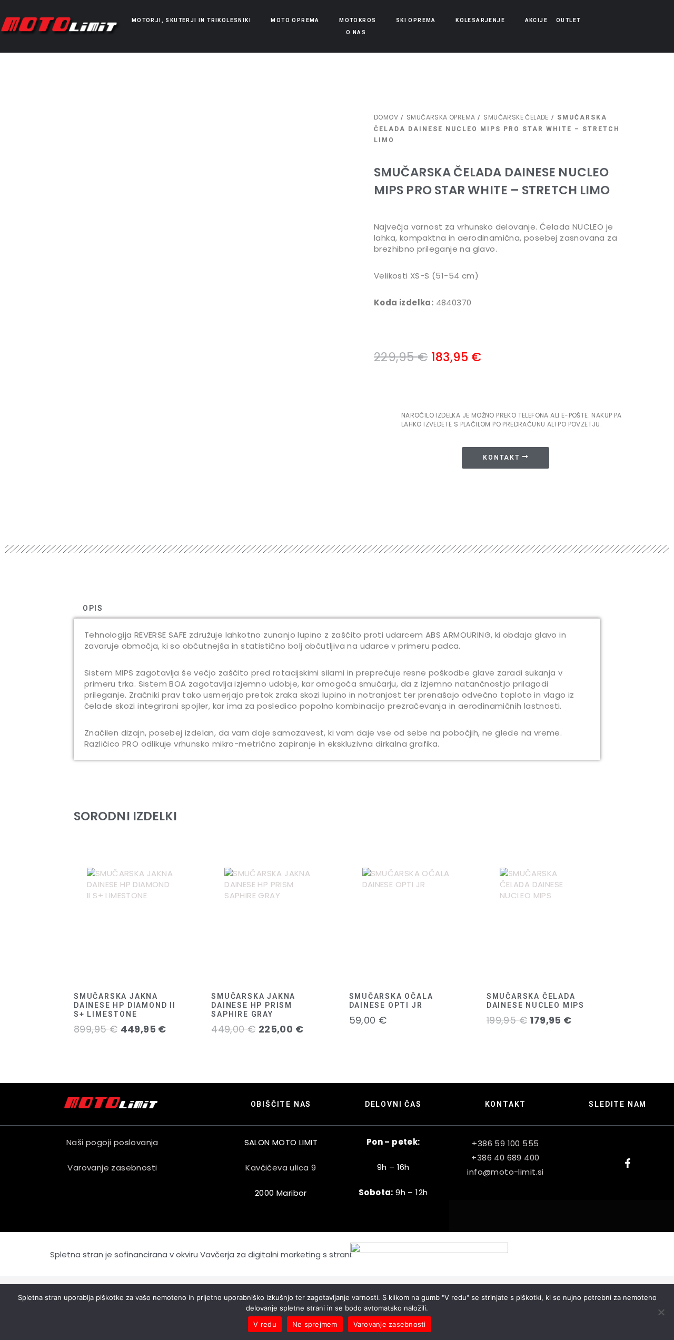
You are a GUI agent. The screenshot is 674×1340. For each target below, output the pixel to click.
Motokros (357, 20)
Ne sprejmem (315, 1324)
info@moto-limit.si (505, 1171)
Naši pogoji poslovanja (112, 1142)
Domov (386, 117)
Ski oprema (416, 20)
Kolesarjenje (480, 20)
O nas (356, 32)
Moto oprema (295, 20)
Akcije (536, 20)
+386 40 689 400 (505, 1157)
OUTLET (568, 20)
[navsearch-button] (633, 26)
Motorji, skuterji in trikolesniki (191, 20)
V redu (264, 1324)
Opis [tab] (93, 608)
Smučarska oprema (441, 117)
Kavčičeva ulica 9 (280, 1167)
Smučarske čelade (515, 117)
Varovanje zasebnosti (112, 1167)
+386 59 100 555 (505, 1143)
